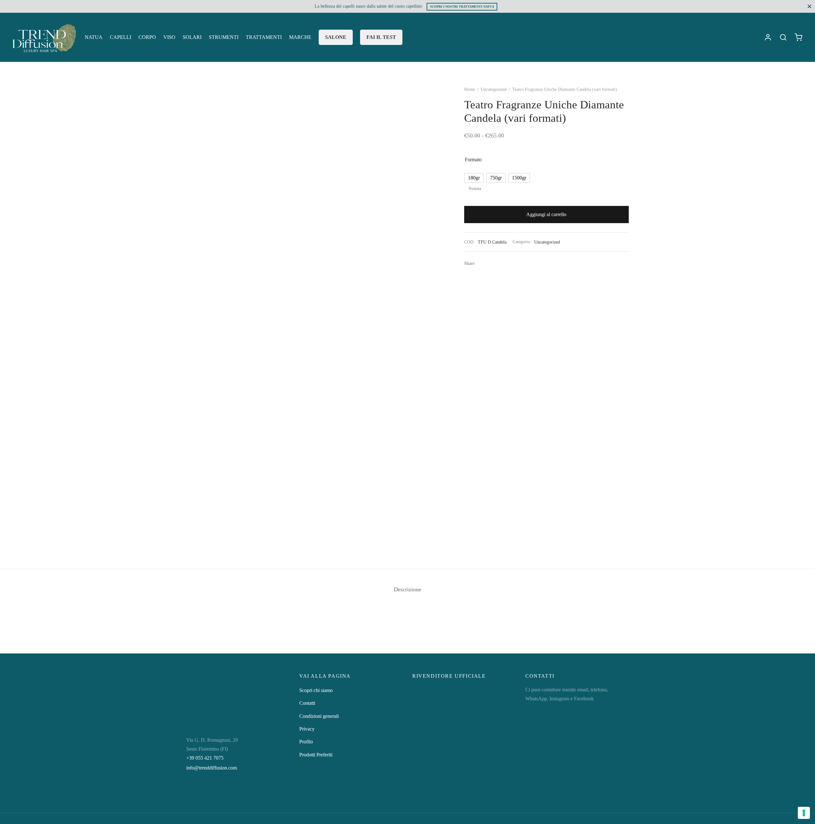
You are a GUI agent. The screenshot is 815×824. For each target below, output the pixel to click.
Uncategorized (494, 89)
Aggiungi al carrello (547, 214)
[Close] (809, 6)
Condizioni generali (319, 716)
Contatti (307, 703)
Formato (473, 159)
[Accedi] (768, 37)
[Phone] (247, 792)
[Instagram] (205, 792)
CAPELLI (120, 37)
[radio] (474, 178)
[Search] (783, 37)
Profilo (306, 741)
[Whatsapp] (481, 263)
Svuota (475, 188)
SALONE (335, 37)
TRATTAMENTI (264, 37)
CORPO (147, 37)
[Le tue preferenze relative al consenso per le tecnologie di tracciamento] (804, 813)
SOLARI (192, 37)
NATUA (94, 37)
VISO (169, 37)
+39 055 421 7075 (204, 758)
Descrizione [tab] (407, 589)
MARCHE (300, 37)
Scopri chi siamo (316, 690)
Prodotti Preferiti (315, 754)
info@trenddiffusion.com (211, 767)
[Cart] (798, 37)
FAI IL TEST (381, 37)
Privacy (307, 729)
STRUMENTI (223, 37)
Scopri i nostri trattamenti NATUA (462, 6)
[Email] (501, 263)
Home (469, 89)
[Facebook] (491, 263)
